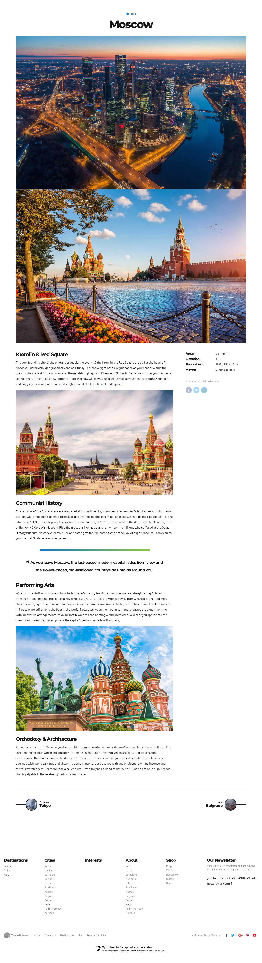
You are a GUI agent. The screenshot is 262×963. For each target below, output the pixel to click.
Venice (7, 866)
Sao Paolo (49, 887)
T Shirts (170, 870)
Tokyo (47, 883)
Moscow (48, 891)
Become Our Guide (96, 935)
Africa (7, 870)
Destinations (67, 935)
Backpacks (172, 874)
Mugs (169, 866)
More (6, 874)
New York (49, 878)
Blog (80, 935)
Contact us (50, 935)
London (48, 870)
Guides (170, 878)
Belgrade (49, 896)
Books (169, 883)
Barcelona (50, 874)
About (37, 935)
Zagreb (48, 900)
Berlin (47, 866)
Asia (133, 14)
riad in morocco (53, 908)
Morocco (49, 912)
